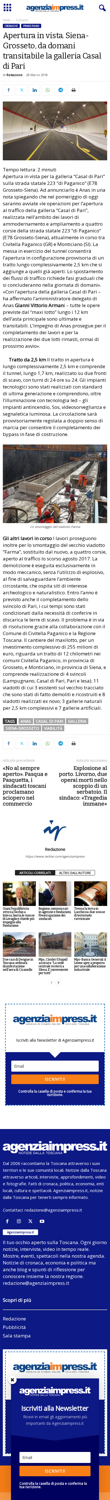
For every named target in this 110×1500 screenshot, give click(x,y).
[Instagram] (20, 1221)
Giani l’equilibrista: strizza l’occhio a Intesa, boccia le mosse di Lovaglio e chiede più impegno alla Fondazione (19, 917)
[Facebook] (8, 90)
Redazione (14, 75)
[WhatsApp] (47, 90)
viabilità (53, 728)
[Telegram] (60, 90)
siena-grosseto (22, 728)
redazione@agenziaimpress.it (53, 1210)
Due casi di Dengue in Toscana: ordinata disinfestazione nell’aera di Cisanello (18, 965)
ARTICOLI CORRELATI (35, 873)
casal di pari (49, 721)
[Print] (73, 90)
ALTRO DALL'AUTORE (75, 873)
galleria (77, 721)
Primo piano (31, 26)
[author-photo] (55, 830)
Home (6, 20)
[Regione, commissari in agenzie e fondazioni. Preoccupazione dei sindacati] (55, 893)
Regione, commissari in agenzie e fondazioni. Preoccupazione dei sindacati (55, 914)
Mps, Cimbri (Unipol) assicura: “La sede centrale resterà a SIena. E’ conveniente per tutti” (53, 966)
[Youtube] (43, 1221)
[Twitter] (21, 90)
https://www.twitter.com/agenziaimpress (55, 856)
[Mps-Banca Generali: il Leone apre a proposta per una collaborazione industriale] (90, 944)
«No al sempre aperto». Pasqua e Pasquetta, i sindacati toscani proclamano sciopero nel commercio (25, 786)
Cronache (11, 26)
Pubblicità (14, 1327)
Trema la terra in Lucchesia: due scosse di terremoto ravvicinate (89, 914)
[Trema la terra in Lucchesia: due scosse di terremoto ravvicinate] (90, 893)
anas (26, 721)
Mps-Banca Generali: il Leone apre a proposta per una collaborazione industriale (90, 965)
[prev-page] (51, 983)
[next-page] (58, 983)
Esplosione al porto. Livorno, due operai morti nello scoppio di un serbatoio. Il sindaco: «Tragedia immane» (83, 786)
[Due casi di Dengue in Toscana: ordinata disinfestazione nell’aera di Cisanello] (19, 944)
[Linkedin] (34, 90)
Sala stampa (17, 1335)
